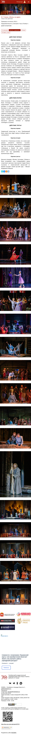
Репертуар (20, 1)
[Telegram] (8, 171)
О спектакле (5, 30)
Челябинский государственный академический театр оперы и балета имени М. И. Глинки (18, 677)
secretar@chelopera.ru (14, 691)
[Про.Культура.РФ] (7, 621)
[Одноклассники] (6, 171)
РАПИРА (13, 732)
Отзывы (23, 30)
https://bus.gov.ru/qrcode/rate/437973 (10, 724)
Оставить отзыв (5, 32)
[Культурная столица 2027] (23, 614)
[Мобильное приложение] (7, 627)
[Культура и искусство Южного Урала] (23, 620)
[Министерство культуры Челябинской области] (7, 614)
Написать (6, 667)
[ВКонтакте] (4, 171)
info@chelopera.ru (6, 688)
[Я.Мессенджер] (2, 171)
